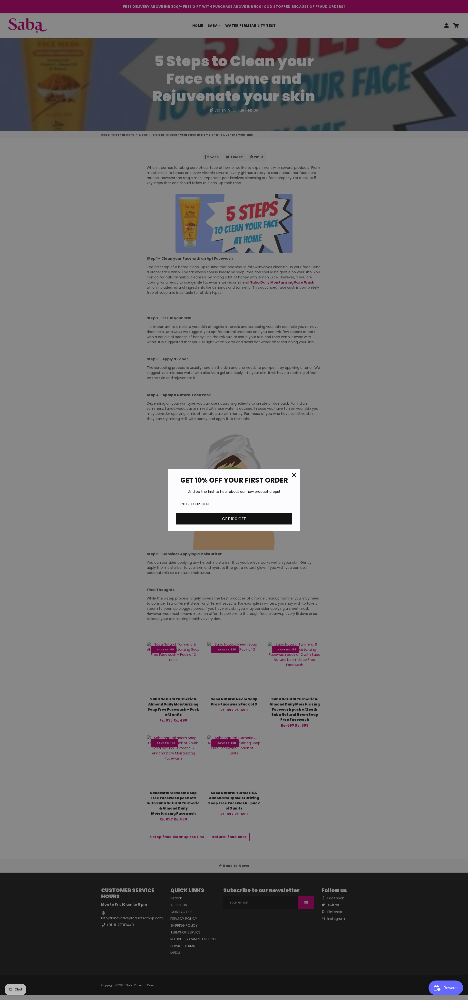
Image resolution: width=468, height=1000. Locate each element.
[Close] (294, 475)
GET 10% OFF (234, 519)
